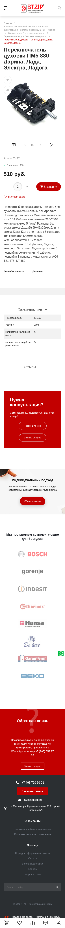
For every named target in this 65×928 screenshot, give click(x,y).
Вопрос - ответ (32, 874)
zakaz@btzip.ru (33, 799)
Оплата (32, 858)
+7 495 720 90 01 (33, 782)
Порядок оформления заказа (32, 853)
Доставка (37, 271)
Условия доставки (32, 863)
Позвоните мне (33, 425)
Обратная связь (32, 501)
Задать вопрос (32, 437)
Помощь (32, 845)
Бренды (32, 868)
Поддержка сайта (22, 916)
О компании (32, 820)
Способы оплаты (14, 271)
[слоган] (32, 8)
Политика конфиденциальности (32, 829)
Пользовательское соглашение (32, 834)
